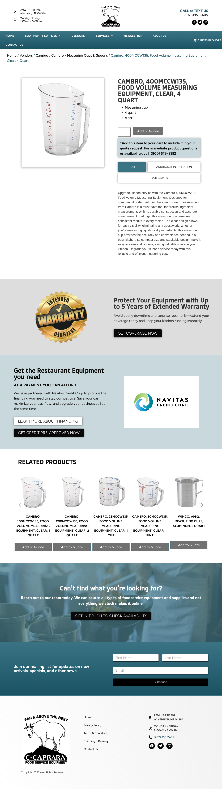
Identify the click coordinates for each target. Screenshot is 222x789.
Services (102, 35)
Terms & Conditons (95, 733)
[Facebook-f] (194, 22)
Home (10, 35)
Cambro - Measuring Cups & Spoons (79, 55)
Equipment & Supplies (41, 35)
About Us (159, 35)
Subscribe (160, 682)
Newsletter (133, 35)
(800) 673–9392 (163, 153)
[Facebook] (152, 746)
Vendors (78, 35)
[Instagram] (205, 22)
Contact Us (14, 44)
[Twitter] (200, 22)
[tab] (132, 167)
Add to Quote (148, 131)
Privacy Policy (92, 725)
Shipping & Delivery (96, 741)
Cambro (42, 55)
